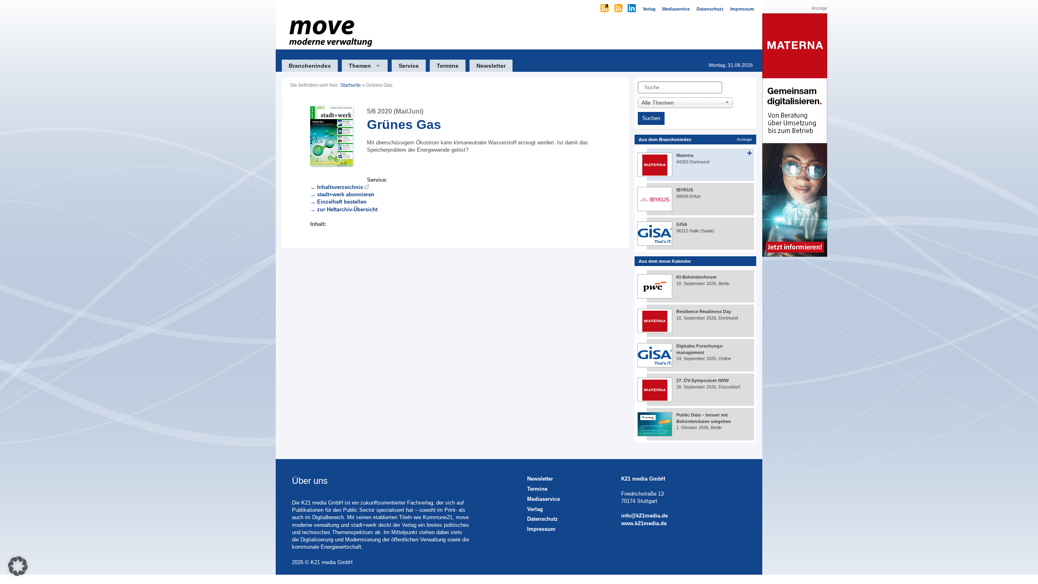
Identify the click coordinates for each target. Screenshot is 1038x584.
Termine (448, 65)
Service (409, 65)
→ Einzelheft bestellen (338, 202)
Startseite (350, 85)
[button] (18, 566)
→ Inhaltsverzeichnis (336, 187)
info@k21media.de (644, 516)
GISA (681, 224)
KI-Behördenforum (696, 277)
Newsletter (491, 65)
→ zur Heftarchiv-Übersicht (343, 209)
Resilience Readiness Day (703, 311)
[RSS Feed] (619, 9)
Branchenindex (310, 65)
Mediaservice (543, 499)
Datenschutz (542, 519)
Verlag (535, 509)
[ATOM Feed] (605, 9)
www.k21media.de (644, 523)
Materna (684, 155)
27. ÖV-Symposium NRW (702, 380)
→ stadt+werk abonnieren (342, 194)
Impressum (541, 529)
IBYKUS (684, 189)
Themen (360, 65)
